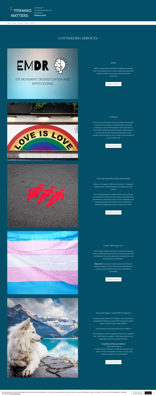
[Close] (154, 393)
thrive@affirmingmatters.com (43, 10)
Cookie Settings (137, 393)
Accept (148, 393)
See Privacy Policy (15, 394)
